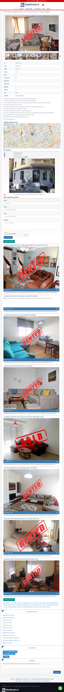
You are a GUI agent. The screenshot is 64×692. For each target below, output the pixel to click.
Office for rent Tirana (7, 627)
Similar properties (9, 241)
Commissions (37, 8)
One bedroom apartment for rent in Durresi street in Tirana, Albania (20, 315)
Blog (43, 8)
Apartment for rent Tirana (8, 615)
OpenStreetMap (52, 147)
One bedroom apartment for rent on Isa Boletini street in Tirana (31, 605)
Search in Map (29, 8)
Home (16, 8)
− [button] (5, 128)
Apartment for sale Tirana (9, 617)
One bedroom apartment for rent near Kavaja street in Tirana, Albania (20, 467)
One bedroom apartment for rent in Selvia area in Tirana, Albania (33, 681)
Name (5, 200)
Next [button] (60, 56)
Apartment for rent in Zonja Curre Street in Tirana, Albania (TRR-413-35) (21, 559)
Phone (5, 207)
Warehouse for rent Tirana (9, 632)
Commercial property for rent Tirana (11, 637)
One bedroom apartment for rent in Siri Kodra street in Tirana (35, 607)
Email (5, 213)
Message (6, 220)
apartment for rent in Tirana (9, 603)
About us (21, 8)
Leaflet (41, 147)
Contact (48, 8)
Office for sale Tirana (7, 630)
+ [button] (5, 126)
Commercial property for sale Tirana (11, 640)
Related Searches (9, 599)
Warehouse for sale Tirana (9, 635)
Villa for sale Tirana (7, 622)
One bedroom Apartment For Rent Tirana (42, 679)
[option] (10, 56)
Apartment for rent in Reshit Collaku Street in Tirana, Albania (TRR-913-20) (21, 518)
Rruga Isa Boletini (20, 95)
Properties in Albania (7, 642)
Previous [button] (4, 56)
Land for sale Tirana (7, 625)
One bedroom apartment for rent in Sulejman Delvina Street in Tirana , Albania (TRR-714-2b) (26, 245)
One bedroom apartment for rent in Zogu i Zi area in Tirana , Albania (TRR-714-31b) (23, 416)
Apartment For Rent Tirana (23, 679)
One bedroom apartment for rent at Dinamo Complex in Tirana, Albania (21, 296)
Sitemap (4, 684)
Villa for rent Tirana (7, 620)
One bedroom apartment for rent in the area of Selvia (29, 603)
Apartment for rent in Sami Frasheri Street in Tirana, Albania (18, 366)
